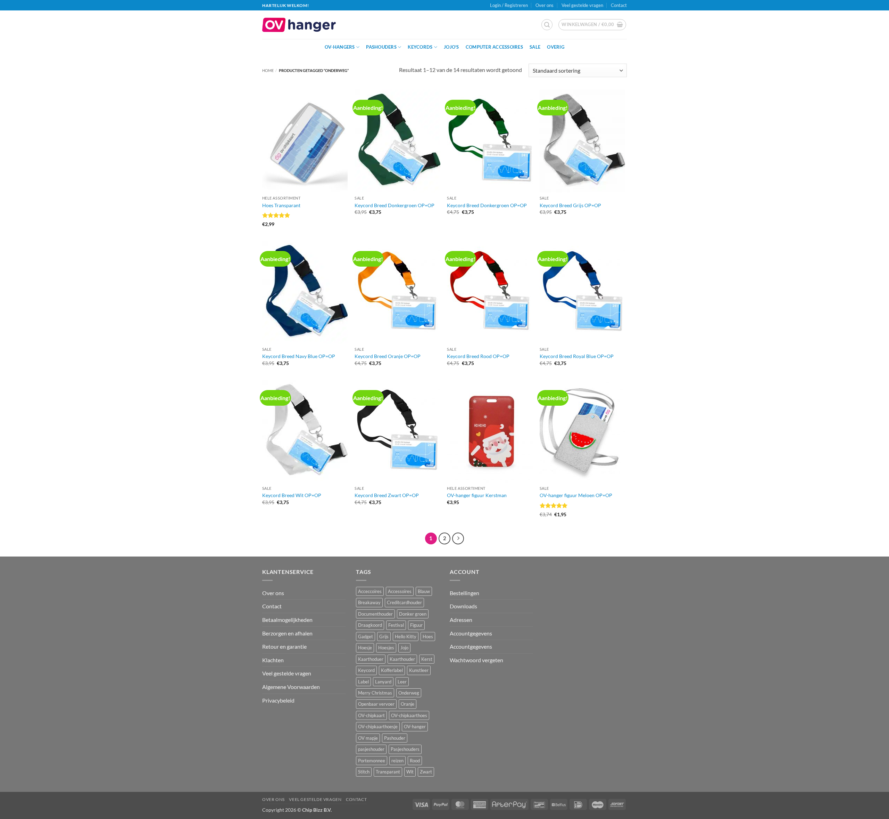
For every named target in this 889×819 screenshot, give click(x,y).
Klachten (273, 660)
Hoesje (365, 647)
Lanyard (383, 681)
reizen (397, 760)
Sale (535, 47)
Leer (402, 681)
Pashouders (381, 47)
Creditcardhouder (404, 602)
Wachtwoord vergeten (476, 660)
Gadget (365, 636)
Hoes (428, 636)
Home (268, 70)
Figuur (416, 625)
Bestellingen (464, 593)
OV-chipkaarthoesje (378, 726)
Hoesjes (386, 647)
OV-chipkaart (371, 715)
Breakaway (369, 602)
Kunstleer (419, 670)
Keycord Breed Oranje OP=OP (388, 356)
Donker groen (412, 614)
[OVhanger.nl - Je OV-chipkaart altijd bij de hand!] (299, 25)
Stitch (363, 772)
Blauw (424, 591)
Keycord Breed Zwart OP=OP (387, 495)
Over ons (544, 5)
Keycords (420, 47)
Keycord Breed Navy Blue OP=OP (298, 356)
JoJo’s (451, 47)
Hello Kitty (405, 636)
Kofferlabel (392, 670)
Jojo (404, 647)
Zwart (426, 772)
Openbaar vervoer (376, 704)
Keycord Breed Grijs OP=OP (570, 205)
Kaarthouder (402, 659)
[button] (546, 24)
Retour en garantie (284, 646)
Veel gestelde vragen (582, 5)
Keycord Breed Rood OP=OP (478, 356)
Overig (555, 47)
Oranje (407, 704)
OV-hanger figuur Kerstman (477, 495)
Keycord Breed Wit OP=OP (291, 495)
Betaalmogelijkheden (287, 619)
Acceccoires (370, 591)
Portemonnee (371, 760)
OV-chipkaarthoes (409, 715)
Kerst (426, 659)
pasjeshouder (371, 749)
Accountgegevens (471, 633)
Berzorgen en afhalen (287, 633)
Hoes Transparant (281, 205)
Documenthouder (375, 614)
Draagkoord (370, 625)
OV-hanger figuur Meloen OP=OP (576, 495)
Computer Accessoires (494, 47)
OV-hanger (415, 726)
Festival (396, 625)
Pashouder (394, 738)
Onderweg (408, 693)
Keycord (366, 670)
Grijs (384, 636)
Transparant (388, 772)
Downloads (463, 606)
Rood (415, 760)
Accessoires (400, 591)
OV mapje (368, 738)
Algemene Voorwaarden (291, 686)
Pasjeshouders (405, 749)
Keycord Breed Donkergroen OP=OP (394, 205)
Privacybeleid (278, 700)
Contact (619, 5)
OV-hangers (340, 47)
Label (363, 681)
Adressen (461, 619)
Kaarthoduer (370, 659)
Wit (410, 772)
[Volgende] (458, 538)
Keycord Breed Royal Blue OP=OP (577, 356)
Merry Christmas (375, 693)
